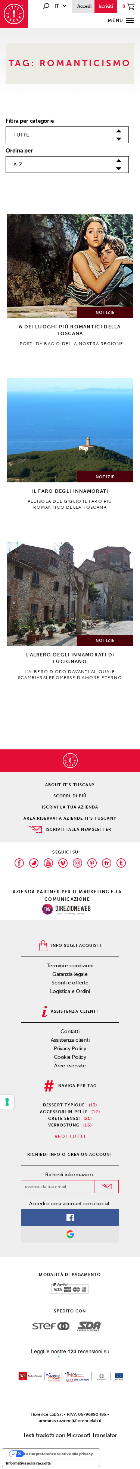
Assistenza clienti (70, 1040)
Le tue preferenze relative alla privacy (58, 1454)
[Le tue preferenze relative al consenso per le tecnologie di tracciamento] (7, 1102)
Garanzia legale (70, 974)
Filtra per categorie (30, 121)
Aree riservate (70, 1066)
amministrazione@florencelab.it (70, 1420)
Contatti (69, 1031)
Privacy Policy (70, 1048)
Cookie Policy (70, 1057)
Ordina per (19, 150)
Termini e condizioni (70, 965)
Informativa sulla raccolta (28, 1463)
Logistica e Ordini (70, 991)
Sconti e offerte (70, 983)
